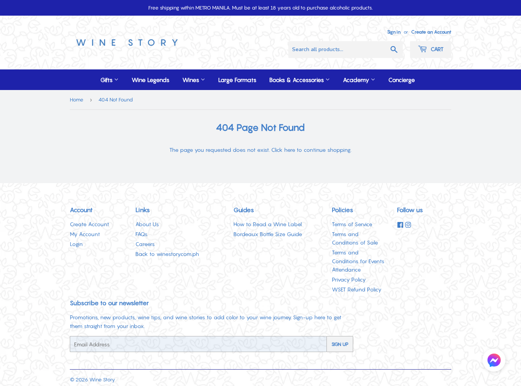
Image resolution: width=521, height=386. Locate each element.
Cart (436, 49)
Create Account (89, 224)
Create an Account (431, 32)
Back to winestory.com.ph (167, 254)
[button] (493, 362)
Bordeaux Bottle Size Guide (267, 234)
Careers (145, 244)
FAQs (141, 234)
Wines (191, 79)
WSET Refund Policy (356, 289)
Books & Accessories (297, 79)
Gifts (107, 79)
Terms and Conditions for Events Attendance (358, 261)
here (289, 149)
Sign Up (339, 344)
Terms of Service (352, 224)
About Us (147, 224)
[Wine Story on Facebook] (400, 225)
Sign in (393, 32)
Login (76, 244)
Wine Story (102, 379)
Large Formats (237, 79)
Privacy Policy (349, 279)
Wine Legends (150, 79)
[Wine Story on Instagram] (408, 225)
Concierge (401, 79)
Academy (357, 79)
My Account (85, 234)
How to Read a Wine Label (267, 224)
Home (77, 99)
